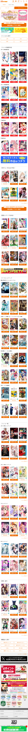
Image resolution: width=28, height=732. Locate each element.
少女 (21, 38)
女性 (21, 41)
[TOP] (3, 1)
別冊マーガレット (7, 650)
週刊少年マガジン (20, 642)
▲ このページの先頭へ (22, 654)
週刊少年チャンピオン (20, 645)
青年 (7, 41)
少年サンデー (7, 645)
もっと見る (24, 203)
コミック (7, 7)
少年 (7, 38)
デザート (21, 650)
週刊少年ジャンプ (7, 642)
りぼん (7, 648)
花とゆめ (21, 648)
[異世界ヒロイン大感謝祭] (14, 15)
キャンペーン (21, 7)
